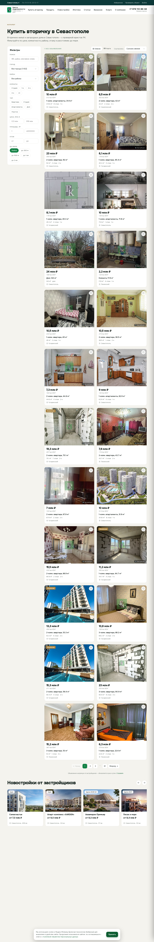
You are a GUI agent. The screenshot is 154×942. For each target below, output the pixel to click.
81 (105, 766)
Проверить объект (132, 3)
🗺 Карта (107, 48)
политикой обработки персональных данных (60, 937)
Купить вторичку (35, 10)
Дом (28, 107)
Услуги (109, 10)
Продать (50, 10)
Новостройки (63, 10)
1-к (23, 88)
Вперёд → (114, 766)
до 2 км (14, 160)
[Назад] (138, 782)
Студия (14, 88)
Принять (112, 934)
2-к (29, 88)
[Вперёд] (144, 782)
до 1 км (26, 155)
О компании (120, 10)
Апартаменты (17, 107)
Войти (144, 3)
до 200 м (24, 150)
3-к (13, 93)
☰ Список (96, 49)
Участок (15, 112)
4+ (19, 93)
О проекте (119, 773)
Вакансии (98, 10)
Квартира (15, 102)
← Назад (76, 766)
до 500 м (15, 155)
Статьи (87, 10)
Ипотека (76, 10)
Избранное (118, 3)
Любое (14, 150)
